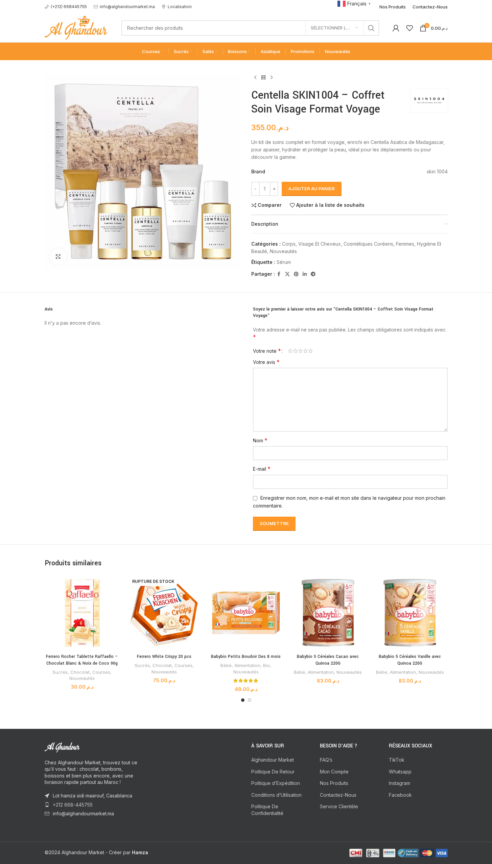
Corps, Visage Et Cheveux (311, 244)
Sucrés (60, 672)
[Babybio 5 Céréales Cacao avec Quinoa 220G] (328, 612)
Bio (266, 665)
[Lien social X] (287, 274)
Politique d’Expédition (275, 783)
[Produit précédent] (255, 78)
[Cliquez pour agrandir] (58, 256)
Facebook (400, 795)
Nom (260, 440)
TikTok (396, 760)
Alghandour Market (272, 760)
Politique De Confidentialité (267, 810)
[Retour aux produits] (263, 78)
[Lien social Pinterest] (296, 274)
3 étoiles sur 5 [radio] (300, 350)
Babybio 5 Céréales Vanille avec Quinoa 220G (410, 659)
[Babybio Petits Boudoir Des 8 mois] (245, 612)
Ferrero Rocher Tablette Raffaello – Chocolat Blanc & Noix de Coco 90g (82, 659)
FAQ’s (326, 760)
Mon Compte (334, 771)
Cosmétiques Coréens (368, 244)
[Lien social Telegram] (313, 274)
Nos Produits (334, 783)
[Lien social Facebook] (279, 274)
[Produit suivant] (271, 78)
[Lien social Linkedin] (305, 274)
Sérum (284, 262)
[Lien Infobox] (66, 6)
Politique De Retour (273, 771)
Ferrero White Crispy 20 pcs (164, 656)
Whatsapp (400, 771)
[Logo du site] (76, 27)
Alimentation (247, 665)
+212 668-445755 (73, 805)
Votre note (267, 350)
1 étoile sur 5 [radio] (290, 350)
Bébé (226, 665)
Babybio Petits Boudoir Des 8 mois (246, 656)
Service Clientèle (339, 806)
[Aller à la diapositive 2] (249, 700)
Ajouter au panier (311, 188)
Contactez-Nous (338, 795)
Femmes (405, 244)
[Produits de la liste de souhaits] (409, 28)
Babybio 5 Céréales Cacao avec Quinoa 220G (328, 659)
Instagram (399, 783)
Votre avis (266, 362)
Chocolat (80, 672)
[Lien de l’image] (82, 747)
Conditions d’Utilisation (276, 795)
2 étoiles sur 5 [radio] (295, 350)
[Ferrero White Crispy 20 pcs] (164, 612)
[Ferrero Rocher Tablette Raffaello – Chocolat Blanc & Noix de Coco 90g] (82, 612)
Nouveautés (283, 251)
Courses (101, 672)
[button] (355, 3)
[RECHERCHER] (371, 28)
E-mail (262, 468)
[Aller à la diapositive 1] (242, 700)
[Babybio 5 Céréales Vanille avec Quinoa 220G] (409, 612)
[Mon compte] (396, 28)
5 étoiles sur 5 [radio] (310, 350)
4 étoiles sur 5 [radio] (305, 350)
